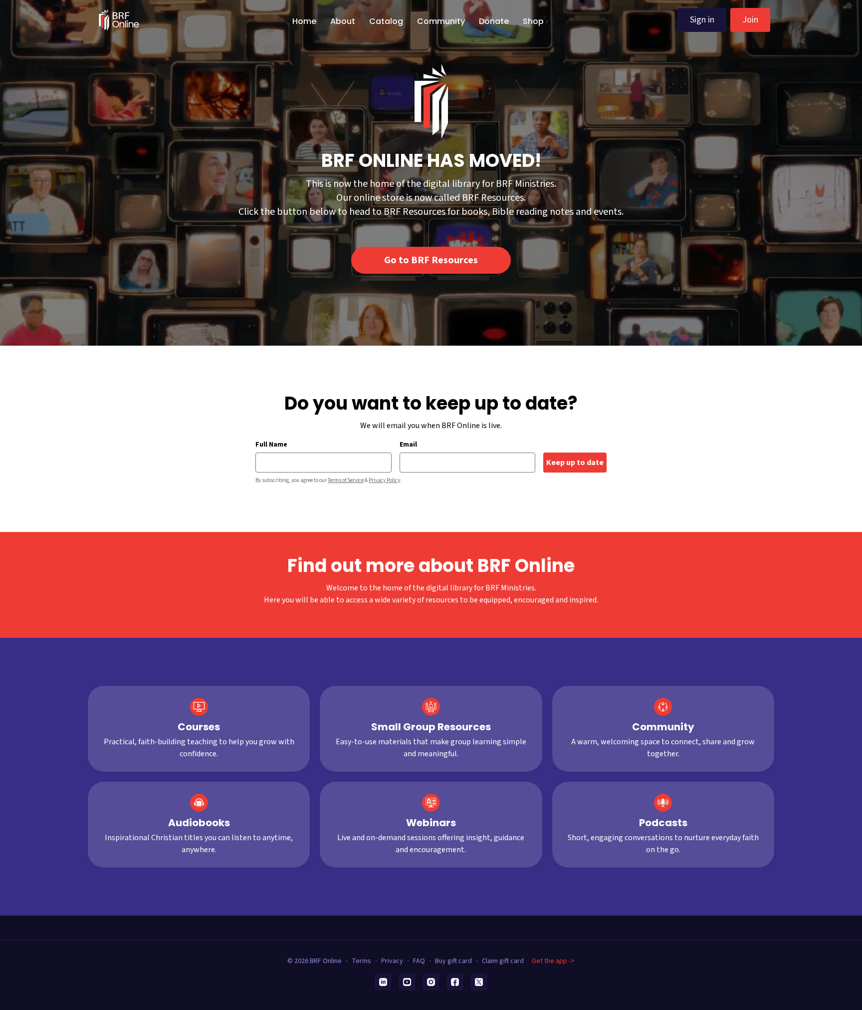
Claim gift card (503, 961)
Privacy (392, 961)
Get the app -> (553, 961)
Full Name (271, 445)
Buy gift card (453, 961)
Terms (361, 961)
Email (408, 445)
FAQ (419, 961)
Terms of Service (346, 480)
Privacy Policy (384, 480)
